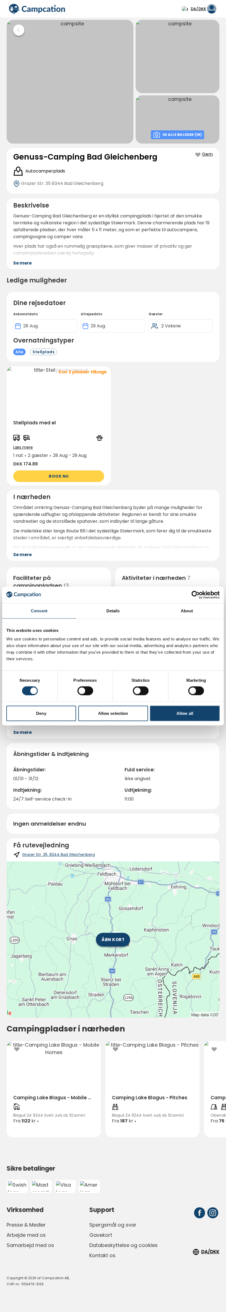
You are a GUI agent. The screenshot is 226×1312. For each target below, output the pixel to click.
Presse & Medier (26, 1224)
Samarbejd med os (30, 1245)
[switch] (85, 690)
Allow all (184, 713)
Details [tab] (113, 610)
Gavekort (100, 1235)
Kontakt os (102, 1255)
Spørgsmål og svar (112, 1224)
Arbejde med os (26, 1235)
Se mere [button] (22, 263)
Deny (41, 713)
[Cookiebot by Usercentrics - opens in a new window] (195, 595)
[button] (59, 425)
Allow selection (113, 713)
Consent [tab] (39, 610)
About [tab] (187, 610)
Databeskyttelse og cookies (123, 1245)
